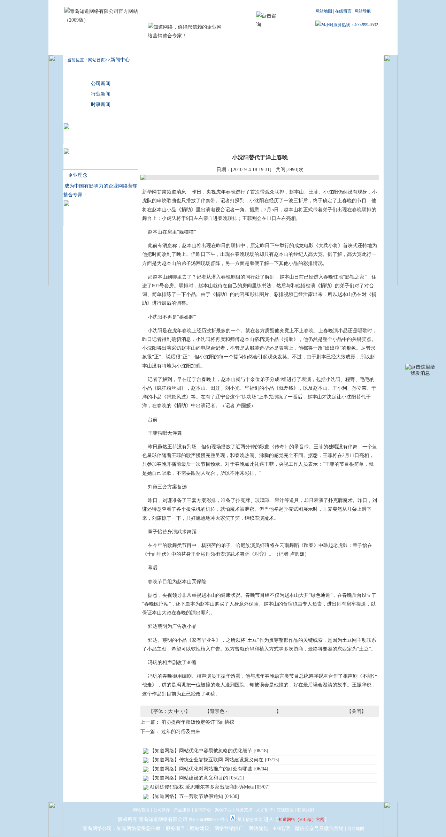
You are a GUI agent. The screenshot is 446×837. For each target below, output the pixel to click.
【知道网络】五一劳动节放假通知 (186, 796)
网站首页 (141, 809)
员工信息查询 (249, 819)
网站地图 (323, 11)
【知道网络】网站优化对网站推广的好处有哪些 (201, 768)
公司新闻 (100, 83)
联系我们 (314, 47)
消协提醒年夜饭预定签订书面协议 (197, 722)
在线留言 (343, 11)
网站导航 (362, 11)
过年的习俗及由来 (180, 731)
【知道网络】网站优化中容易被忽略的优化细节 (201, 750)
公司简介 (113, 47)
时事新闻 (100, 104)
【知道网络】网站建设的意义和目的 (189, 778)
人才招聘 (281, 47)
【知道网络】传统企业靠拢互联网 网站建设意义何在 (206, 759)
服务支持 (247, 47)
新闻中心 (180, 47)
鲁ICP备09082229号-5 (208, 819)
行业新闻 (100, 94)
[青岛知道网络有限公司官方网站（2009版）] (104, 20)
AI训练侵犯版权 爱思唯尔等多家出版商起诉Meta (201, 787)
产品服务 (146, 47)
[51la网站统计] (233, 819)
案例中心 (213, 47)
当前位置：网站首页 (84, 60)
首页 (78, 47)
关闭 (356, 711)
